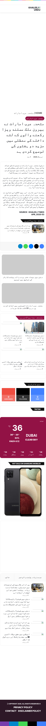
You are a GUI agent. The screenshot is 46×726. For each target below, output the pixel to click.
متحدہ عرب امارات (24, 113)
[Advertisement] (23, 38)
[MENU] (3, 9)
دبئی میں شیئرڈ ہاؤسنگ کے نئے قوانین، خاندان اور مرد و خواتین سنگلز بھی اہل (16, 613)
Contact (11, 711)
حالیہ (7, 577)
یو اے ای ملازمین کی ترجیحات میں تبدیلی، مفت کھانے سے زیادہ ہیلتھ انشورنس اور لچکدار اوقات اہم (17, 228)
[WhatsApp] (25, 246)
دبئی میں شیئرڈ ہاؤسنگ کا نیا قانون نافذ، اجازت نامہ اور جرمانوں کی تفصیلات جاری (16, 602)
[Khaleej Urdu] (31, 9)
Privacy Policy (23, 707)
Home (39, 113)
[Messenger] (31, 246)
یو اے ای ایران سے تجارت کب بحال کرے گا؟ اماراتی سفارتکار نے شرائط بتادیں (34, 364)
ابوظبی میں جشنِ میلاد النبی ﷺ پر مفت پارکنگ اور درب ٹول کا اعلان (12, 364)
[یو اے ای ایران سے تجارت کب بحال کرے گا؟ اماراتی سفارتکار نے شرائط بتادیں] (34, 354)
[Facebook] (42, 246)
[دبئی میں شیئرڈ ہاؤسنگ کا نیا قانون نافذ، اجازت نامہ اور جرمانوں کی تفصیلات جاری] (34, 327)
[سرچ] (43, 9)
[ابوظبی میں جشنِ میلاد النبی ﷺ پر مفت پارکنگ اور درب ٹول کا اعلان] (12, 354)
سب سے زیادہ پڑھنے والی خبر (30, 577)
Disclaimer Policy (29, 711)
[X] (36, 246)
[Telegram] (20, 246)
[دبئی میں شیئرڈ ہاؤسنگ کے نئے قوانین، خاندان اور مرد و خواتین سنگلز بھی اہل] (12, 327)
